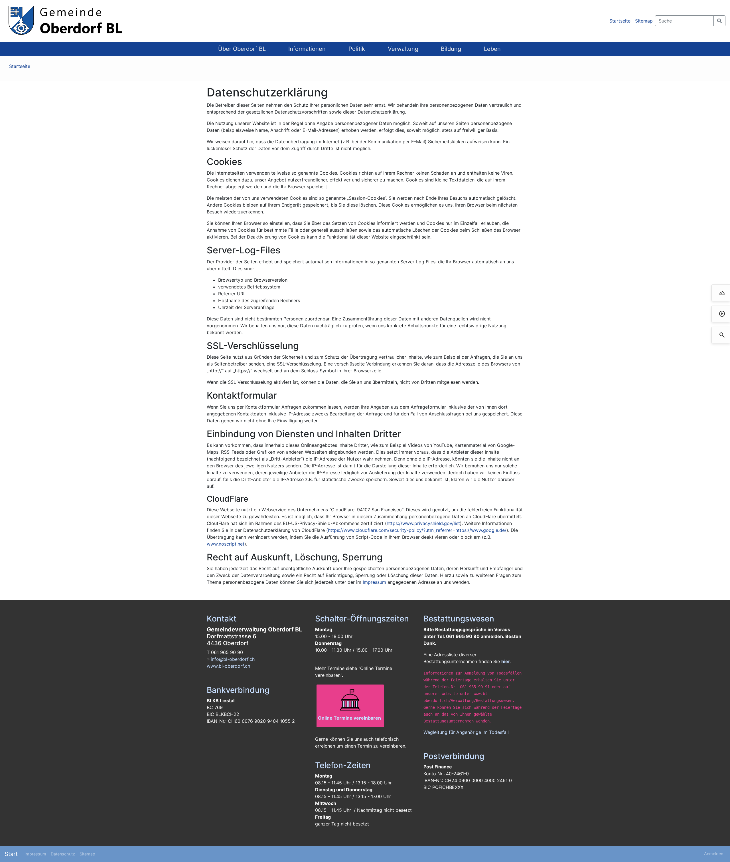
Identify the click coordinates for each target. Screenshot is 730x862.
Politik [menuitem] (356, 48)
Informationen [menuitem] (307, 48)
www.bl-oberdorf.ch (228, 666)
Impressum (374, 582)
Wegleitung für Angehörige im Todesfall (466, 732)
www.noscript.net (225, 544)
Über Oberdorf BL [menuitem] (242, 48)
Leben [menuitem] (492, 48)
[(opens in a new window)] (350, 700)
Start (11, 854)
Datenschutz (63, 853)
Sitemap (644, 21)
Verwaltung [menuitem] (403, 48)
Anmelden (713, 853)
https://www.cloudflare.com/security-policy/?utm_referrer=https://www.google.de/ (417, 530)
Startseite (619, 21)
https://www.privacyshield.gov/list (423, 523)
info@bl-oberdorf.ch (233, 659)
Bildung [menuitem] (451, 48)
